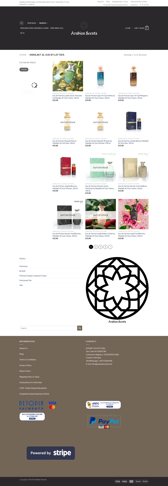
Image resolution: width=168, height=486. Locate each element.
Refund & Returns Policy (139, 2)
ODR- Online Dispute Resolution (33, 388)
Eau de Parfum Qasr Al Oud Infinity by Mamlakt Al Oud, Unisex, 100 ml (100, 97)
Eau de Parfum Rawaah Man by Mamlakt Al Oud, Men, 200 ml (64, 142)
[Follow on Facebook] (140, 5)
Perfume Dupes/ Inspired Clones (34, 28)
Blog (108, 2)
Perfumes (31, 23)
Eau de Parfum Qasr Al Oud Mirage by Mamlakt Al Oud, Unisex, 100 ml (133, 97)
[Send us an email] (147, 5)
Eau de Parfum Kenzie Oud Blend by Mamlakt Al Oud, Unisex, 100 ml (67, 235)
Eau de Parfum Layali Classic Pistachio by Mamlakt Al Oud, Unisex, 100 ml (67, 97)
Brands (42, 23)
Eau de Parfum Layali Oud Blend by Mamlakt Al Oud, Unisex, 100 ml (131, 235)
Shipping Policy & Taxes (120, 2)
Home (22, 54)
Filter (23, 69)
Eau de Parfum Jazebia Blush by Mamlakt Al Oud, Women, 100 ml (65, 187)
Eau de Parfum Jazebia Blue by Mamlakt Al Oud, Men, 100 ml (133, 142)
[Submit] (79, 328)
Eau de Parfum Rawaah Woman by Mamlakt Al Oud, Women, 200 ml (98, 142)
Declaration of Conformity (30, 382)
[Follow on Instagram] (142, 5)
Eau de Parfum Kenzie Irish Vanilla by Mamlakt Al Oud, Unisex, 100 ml (132, 187)
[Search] (22, 23)
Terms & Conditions (27, 359)
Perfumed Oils (56, 28)
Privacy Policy (25, 365)
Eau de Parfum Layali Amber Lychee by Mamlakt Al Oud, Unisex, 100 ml (100, 235)
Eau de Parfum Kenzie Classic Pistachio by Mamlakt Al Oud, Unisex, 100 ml (99, 188)
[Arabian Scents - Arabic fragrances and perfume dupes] (84, 28)
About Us (101, 2)
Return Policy (25, 371)
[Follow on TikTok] (145, 5)
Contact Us (134, 5)
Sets (22, 33)
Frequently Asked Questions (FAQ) (115, 5)
